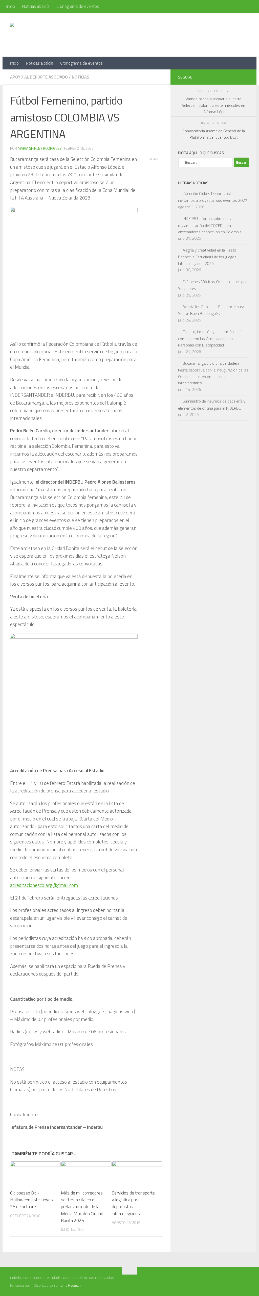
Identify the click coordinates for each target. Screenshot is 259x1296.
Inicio (10, 6)
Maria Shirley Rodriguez (40, 148)
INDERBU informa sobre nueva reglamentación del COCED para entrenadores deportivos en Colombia (210, 225)
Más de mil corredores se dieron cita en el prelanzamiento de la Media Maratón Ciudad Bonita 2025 (82, 1206)
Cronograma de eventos (77, 6)
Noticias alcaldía (35, 6)
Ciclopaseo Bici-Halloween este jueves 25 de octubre (31, 1199)
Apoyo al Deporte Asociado (39, 77)
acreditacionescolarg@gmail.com (44, 885)
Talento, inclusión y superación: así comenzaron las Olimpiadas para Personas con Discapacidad (209, 338)
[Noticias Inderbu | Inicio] (51, 35)
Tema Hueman (70, 1285)
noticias (80, 77)
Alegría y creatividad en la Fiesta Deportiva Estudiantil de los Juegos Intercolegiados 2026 (207, 256)
